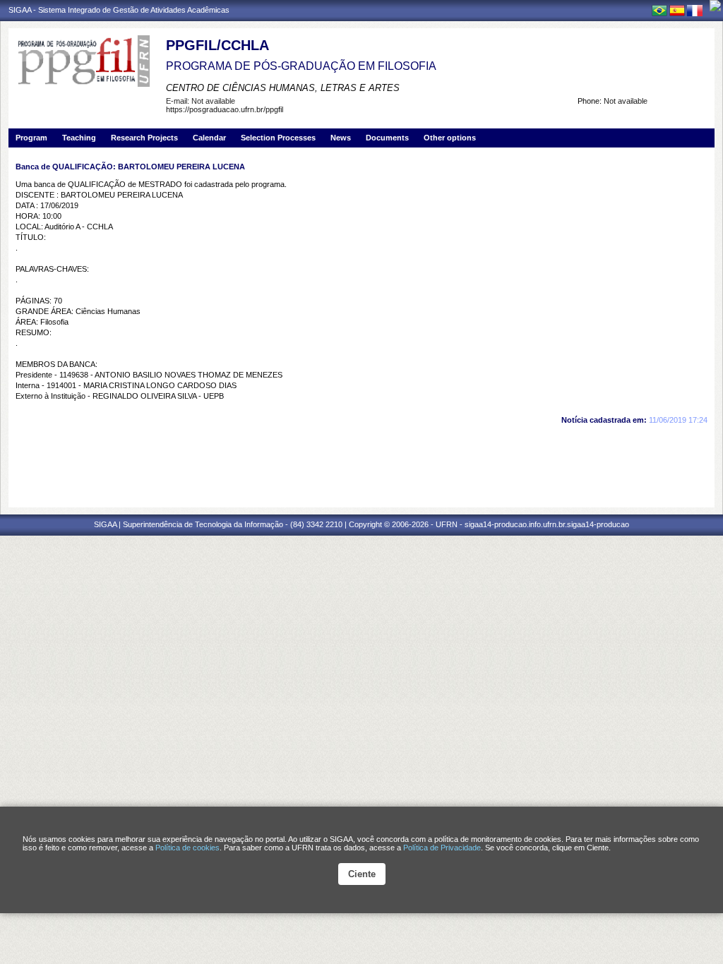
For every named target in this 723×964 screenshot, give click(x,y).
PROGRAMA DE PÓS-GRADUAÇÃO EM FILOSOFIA (301, 66)
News (340, 137)
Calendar (209, 137)
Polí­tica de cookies (187, 847)
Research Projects (144, 137)
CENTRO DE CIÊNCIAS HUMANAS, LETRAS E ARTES (283, 88)
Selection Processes (278, 137)
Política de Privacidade (442, 847)
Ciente (362, 874)
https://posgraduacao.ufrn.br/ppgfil (224, 109)
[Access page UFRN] (715, 5)
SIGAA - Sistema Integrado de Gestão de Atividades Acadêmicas (118, 10)
